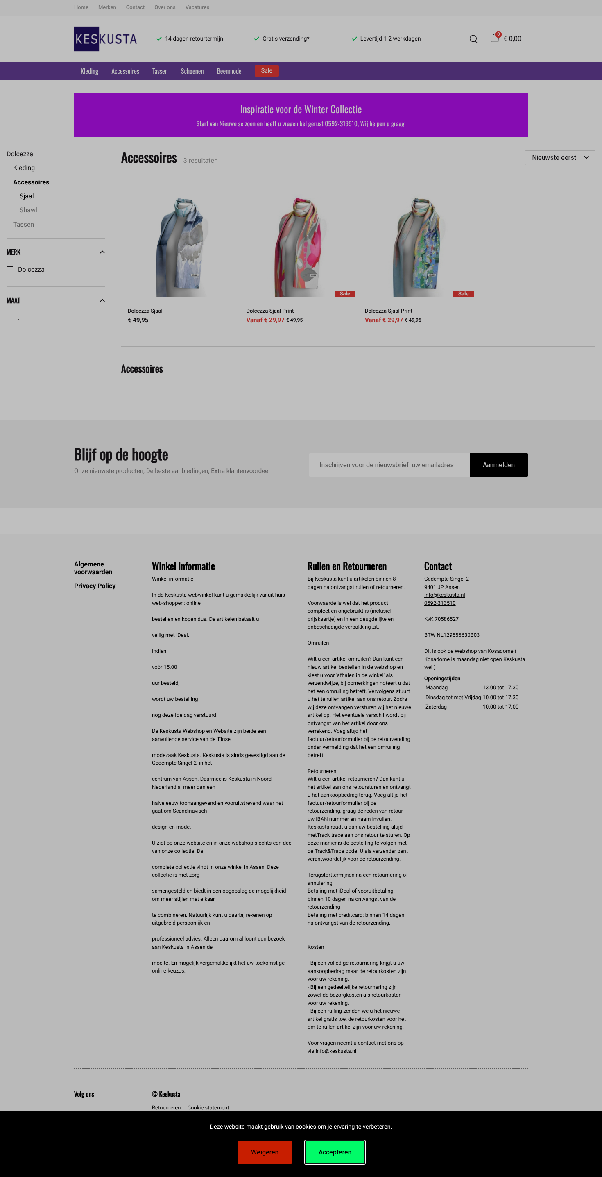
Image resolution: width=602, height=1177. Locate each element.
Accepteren (335, 1152)
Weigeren (264, 1152)
